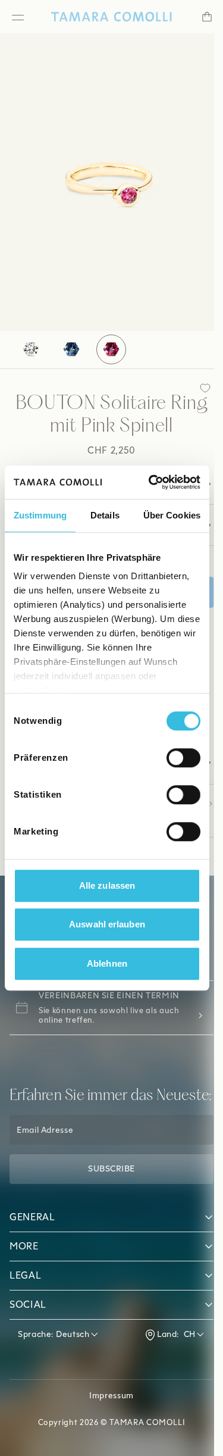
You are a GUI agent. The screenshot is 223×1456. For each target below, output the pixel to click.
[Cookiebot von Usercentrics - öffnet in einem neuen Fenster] (151, 482)
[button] (107, 1247)
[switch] (183, 757)
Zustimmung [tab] (40, 515)
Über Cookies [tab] (171, 515)
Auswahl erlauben (107, 924)
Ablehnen (107, 963)
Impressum (107, 1425)
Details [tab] (105, 515)
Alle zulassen (107, 885)
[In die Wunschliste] (196, 388)
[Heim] (106, 16)
